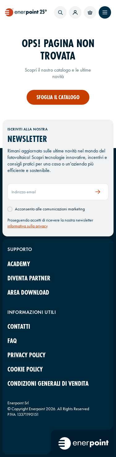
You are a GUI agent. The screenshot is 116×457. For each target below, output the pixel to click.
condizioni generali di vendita (47, 383)
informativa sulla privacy (27, 226)
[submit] (98, 191)
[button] (90, 12)
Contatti (18, 326)
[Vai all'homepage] (26, 12)
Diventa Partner (28, 278)
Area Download (28, 292)
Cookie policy (25, 369)
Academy (18, 264)
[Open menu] (105, 12)
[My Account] (75, 12)
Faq (12, 340)
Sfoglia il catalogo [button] (58, 97)
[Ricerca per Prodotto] (60, 12)
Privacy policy (26, 355)
